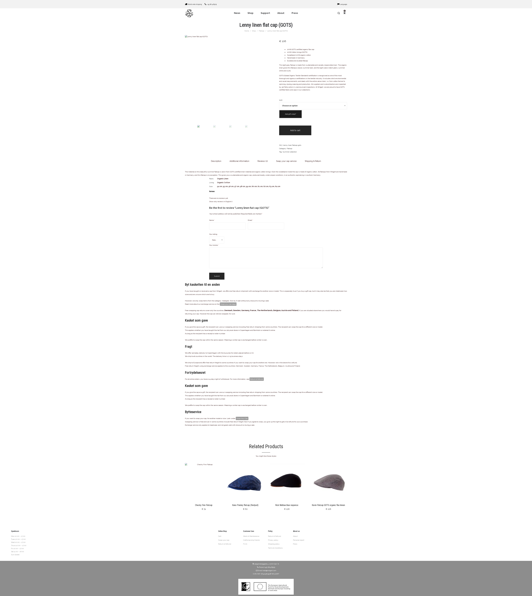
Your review (214, 245)
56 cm (231, 186)
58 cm (242, 186)
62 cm (266, 186)
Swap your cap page (228, 304)
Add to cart (295, 130)
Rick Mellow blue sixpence (286, 505)
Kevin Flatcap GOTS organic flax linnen (328, 505)
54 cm (219, 186)
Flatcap (261, 31)
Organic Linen (222, 179)
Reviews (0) (263, 161)
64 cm (277, 186)
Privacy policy (273, 540)
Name (212, 220)
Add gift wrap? (290, 114)
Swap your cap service (286, 161)
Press (295, 544)
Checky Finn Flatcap (203, 505)
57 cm (236, 186)
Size (280, 100)
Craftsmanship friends (251, 540)
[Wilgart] (189, 13)
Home (246, 31)
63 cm (271, 186)
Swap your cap (223, 540)
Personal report (298, 540)
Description (216, 161)
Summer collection (290, 152)
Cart (219, 536)
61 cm (260, 186)
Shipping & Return (313, 161)
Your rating (213, 234)
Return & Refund (256, 379)
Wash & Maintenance (251, 536)
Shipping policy (274, 544)
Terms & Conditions (275, 548)
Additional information (239, 161)
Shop (254, 31)
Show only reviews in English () (220, 201)
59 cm (248, 186)
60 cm (254, 186)
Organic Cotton (223, 183)
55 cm (225, 186)
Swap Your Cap (242, 418)
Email (250, 220)
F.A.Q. (245, 544)
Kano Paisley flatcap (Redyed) (245, 505)
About (295, 536)
